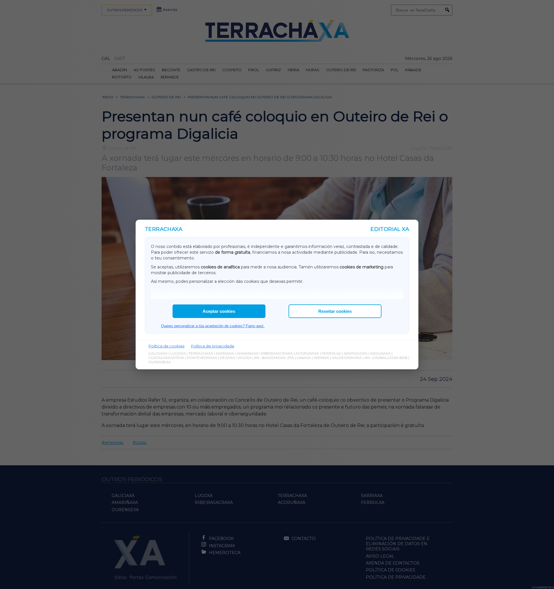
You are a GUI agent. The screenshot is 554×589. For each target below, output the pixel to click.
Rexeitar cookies (335, 311)
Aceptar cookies (219, 311)
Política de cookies (166, 346)
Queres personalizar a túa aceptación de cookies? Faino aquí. (213, 326)
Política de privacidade (212, 346)
